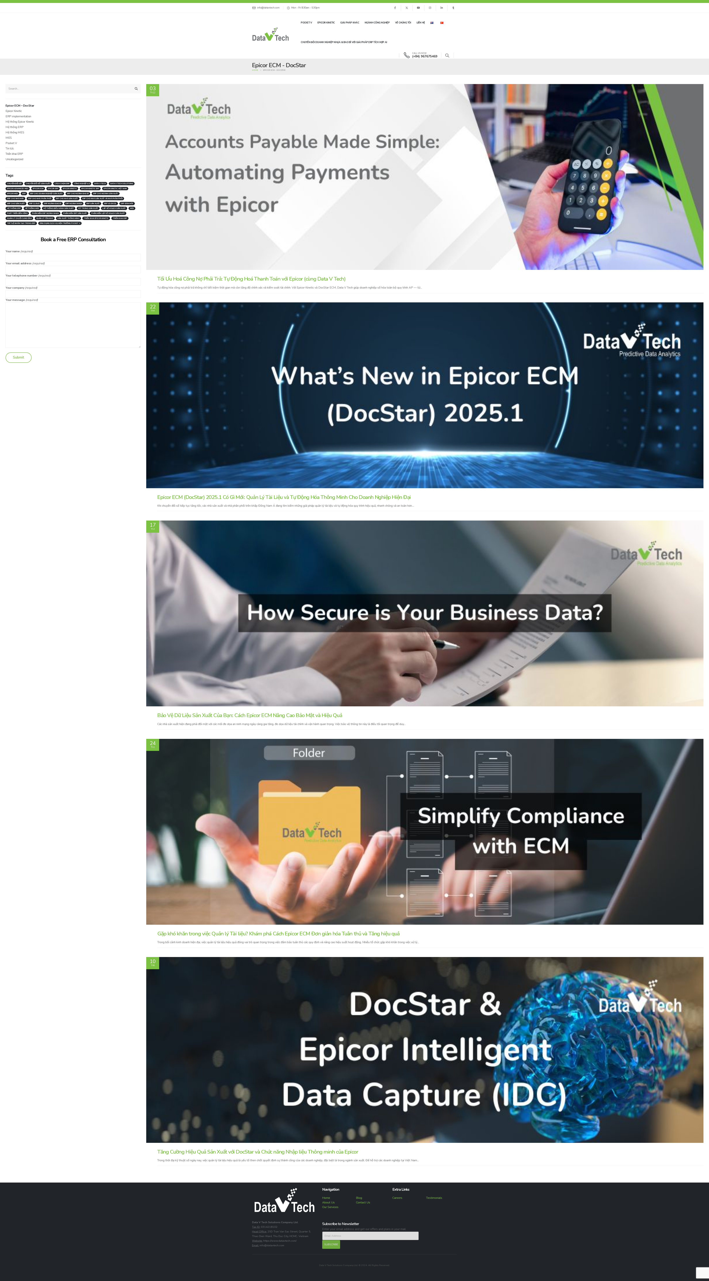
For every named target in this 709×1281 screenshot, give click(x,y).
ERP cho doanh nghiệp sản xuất (46, 193)
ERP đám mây (127, 203)
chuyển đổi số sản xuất (38, 183)
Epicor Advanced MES (17, 188)
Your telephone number (21, 276)
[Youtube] (418, 7)
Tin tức (10, 148)
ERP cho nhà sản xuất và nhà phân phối (102, 198)
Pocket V (306, 22)
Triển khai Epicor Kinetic (96, 218)
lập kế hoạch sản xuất (114, 208)
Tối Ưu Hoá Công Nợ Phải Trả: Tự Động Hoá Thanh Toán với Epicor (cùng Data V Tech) (251, 278)
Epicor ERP (53, 188)
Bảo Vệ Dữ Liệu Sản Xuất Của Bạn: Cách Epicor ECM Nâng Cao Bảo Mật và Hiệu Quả (249, 715)
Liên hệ (421, 22)
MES (9, 138)
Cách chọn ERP (62, 183)
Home (326, 1198)
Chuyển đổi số (14, 183)
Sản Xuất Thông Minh (68, 218)
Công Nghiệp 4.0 (82, 183)
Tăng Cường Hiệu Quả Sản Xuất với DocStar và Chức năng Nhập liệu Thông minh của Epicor (257, 1151)
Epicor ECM (38, 188)
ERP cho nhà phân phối (39, 198)
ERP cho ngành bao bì (78, 193)
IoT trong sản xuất (88, 208)
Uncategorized (14, 159)
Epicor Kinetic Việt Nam (115, 188)
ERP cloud (34, 203)
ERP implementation (18, 116)
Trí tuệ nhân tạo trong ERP (21, 223)
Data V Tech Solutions (121, 183)
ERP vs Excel (110, 203)
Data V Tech (100, 183)
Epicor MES (12, 193)
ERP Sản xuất (93, 203)
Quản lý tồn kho (44, 218)
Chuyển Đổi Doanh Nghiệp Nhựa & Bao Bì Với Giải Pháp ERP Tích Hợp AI (344, 42)
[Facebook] (394, 7)
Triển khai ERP (14, 154)
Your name (13, 251)
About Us (328, 1202)
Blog (359, 1198)
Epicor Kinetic (326, 22)
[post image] (424, 177)
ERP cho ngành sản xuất (105, 193)
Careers (397, 1198)
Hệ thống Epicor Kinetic (20, 122)
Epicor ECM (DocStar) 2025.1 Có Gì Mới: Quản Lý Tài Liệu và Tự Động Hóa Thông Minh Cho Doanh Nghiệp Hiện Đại (284, 497)
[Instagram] (430, 7)
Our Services (330, 1207)
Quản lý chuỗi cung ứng (19, 218)
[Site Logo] (270, 34)
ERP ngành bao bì (52, 203)
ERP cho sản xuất (16, 203)
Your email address (19, 263)
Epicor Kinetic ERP (90, 188)
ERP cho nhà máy (15, 198)
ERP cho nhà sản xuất (67, 198)
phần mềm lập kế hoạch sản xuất (108, 213)
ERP (24, 193)
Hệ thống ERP (14, 127)
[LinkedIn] (441, 7)
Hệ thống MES (15, 132)
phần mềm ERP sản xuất (75, 213)
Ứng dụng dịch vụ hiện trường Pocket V (60, 223)
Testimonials (434, 1198)
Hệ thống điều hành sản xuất (58, 208)
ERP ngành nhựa (74, 203)
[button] (447, 55)
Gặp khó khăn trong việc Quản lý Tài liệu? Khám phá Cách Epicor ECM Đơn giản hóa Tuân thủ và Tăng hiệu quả (278, 933)
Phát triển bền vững (17, 213)
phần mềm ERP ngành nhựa (45, 213)
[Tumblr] (453, 7)
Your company (15, 288)
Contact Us (363, 1202)
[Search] (136, 88)
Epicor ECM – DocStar (20, 106)
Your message (15, 300)
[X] (406, 7)
